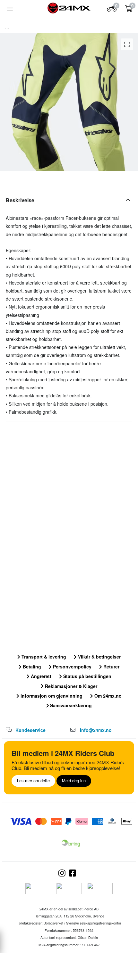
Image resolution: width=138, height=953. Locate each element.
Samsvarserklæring (70, 705)
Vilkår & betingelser (99, 656)
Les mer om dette (33, 780)
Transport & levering (43, 656)
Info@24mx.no (96, 730)
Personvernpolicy (71, 666)
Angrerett (40, 676)
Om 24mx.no (107, 695)
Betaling (31, 666)
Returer (110, 666)
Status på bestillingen (86, 676)
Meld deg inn (74, 780)
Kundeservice (30, 730)
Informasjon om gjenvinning (50, 695)
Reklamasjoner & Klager (70, 686)
